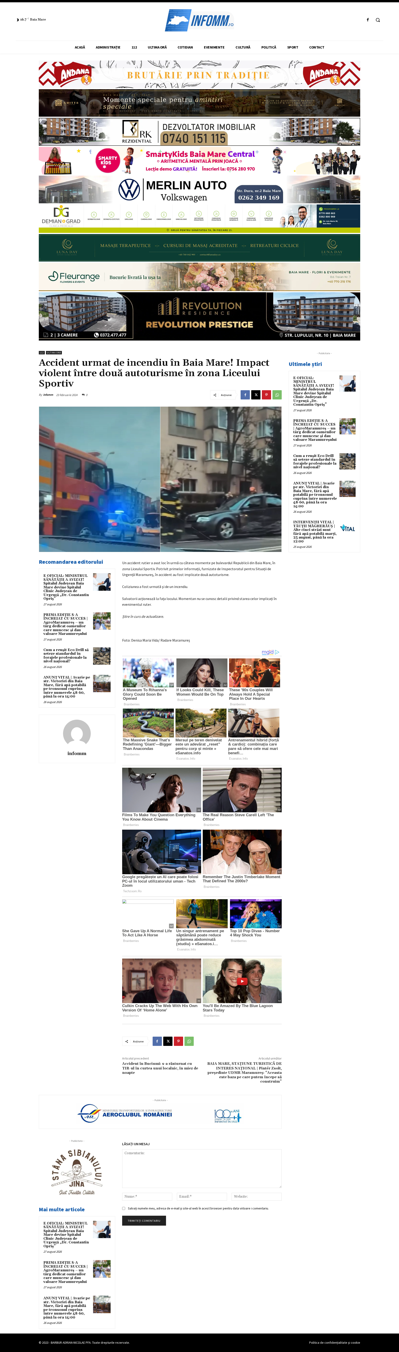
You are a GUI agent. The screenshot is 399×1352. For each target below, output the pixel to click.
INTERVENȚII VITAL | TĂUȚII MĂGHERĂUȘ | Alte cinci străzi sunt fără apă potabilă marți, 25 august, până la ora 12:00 (315, 532)
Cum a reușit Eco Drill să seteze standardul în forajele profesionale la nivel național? (66, 656)
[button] (377, 19)
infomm (48, 395)
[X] (255, 394)
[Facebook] (368, 20)
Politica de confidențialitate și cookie (334, 1342)
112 (42, 352)
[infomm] (77, 733)
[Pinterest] (266, 394)
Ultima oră (54, 352)
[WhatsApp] (277, 394)
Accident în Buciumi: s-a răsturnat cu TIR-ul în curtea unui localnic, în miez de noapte (160, 1068)
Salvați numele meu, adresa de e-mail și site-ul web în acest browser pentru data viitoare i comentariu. (198, 1208)
